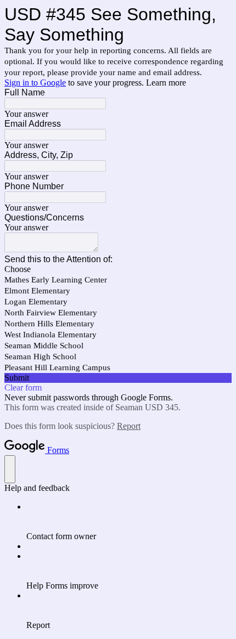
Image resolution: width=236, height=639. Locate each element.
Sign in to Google (35, 82)
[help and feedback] (9, 469)
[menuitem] (129, 521)
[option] (118, 269)
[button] (118, 378)
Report (129, 426)
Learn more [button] (166, 82)
